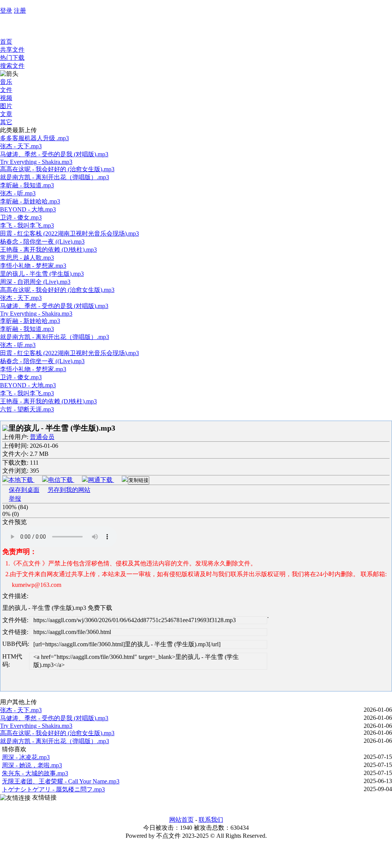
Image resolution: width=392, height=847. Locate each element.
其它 (6, 122)
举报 (15, 498)
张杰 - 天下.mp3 (21, 146)
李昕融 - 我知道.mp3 (27, 185)
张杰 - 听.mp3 (18, 193)
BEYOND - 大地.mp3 (28, 209)
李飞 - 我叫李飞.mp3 (27, 225)
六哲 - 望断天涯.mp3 (27, 409)
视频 (6, 98)
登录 (6, 10)
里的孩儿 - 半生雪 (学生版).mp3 (42, 273)
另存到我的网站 (68, 490)
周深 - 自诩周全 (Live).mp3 (35, 282)
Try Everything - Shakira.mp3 (36, 162)
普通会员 (42, 437)
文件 (6, 90)
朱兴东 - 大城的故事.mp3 (35, 773)
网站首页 (181, 819)
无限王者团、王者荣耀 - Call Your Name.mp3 (60, 781)
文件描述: (15, 596)
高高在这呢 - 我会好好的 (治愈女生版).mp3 (57, 169)
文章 (6, 114)
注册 (20, 10)
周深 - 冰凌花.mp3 (26, 757)
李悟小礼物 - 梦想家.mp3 (33, 265)
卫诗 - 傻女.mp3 (21, 217)
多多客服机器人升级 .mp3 (34, 138)
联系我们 (211, 819)
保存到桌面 (24, 490)
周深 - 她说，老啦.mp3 (32, 765)
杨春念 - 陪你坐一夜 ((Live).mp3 (42, 241)
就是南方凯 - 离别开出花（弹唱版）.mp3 (54, 177)
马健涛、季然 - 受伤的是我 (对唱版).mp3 (54, 154)
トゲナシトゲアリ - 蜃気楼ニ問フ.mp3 (53, 789)
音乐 (6, 82)
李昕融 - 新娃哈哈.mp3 (30, 201)
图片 (6, 106)
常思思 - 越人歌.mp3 (27, 257)
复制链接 (139, 480)
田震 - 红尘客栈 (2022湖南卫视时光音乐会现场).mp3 (69, 233)
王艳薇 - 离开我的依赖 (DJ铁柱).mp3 (48, 249)
